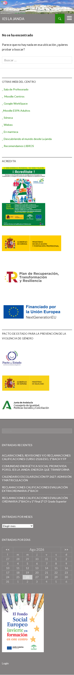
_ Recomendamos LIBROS (18, 146)
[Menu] (69, 18)
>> (66, 549)
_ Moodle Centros (13, 96)
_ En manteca (10, 131)
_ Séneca (7, 117)
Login (5, 663)
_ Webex (7, 124)
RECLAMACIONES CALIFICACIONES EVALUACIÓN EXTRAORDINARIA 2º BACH (35, 489)
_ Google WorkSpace (15, 103)
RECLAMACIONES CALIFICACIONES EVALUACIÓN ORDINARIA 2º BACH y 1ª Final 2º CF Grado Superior (35, 499)
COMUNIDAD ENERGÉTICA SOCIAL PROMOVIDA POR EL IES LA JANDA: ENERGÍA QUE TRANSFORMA (35, 467)
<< (8, 549)
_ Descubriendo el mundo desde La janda (27, 139)
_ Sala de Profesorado (15, 89)
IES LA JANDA (13, 19)
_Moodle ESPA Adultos (16, 110)
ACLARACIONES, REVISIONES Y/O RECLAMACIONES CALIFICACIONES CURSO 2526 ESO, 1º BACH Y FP (36, 457)
